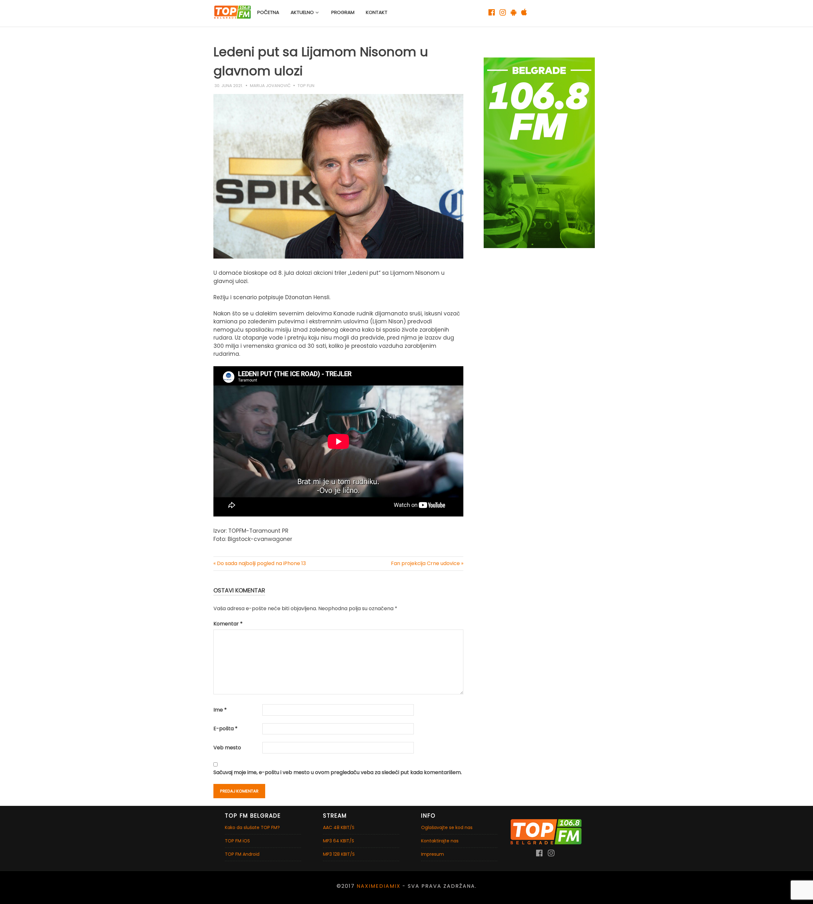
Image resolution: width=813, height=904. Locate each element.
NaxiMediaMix (378, 886)
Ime (220, 709)
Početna (268, 12)
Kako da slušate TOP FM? (252, 827)
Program (342, 12)
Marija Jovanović (270, 86)
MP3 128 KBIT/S (339, 854)
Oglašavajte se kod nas (447, 827)
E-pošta (225, 728)
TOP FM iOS (237, 841)
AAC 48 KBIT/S (338, 827)
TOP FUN (306, 86)
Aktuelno (302, 12)
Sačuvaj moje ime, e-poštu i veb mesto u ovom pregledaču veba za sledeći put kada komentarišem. (337, 772)
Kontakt (376, 12)
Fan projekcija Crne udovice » (427, 563)
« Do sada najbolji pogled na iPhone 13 (259, 563)
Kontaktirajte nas (440, 841)
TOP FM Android (242, 854)
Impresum (432, 854)
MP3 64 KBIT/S (338, 841)
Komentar (228, 623)
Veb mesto (227, 747)
